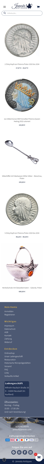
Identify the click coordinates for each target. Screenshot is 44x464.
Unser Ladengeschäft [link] (13, 356)
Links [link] (6, 372)
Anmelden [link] (8, 311)
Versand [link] (7, 366)
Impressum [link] (9, 325)
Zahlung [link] (8, 338)
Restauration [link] (10, 359)
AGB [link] (6, 332)
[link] (22, 8)
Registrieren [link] (9, 314)
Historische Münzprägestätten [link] (17, 362)
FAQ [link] (6, 369)
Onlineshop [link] (9, 353)
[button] (4, 7)
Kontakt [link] (7, 335)
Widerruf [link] (8, 342)
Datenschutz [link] (9, 329)
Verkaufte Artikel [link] (11, 376)
